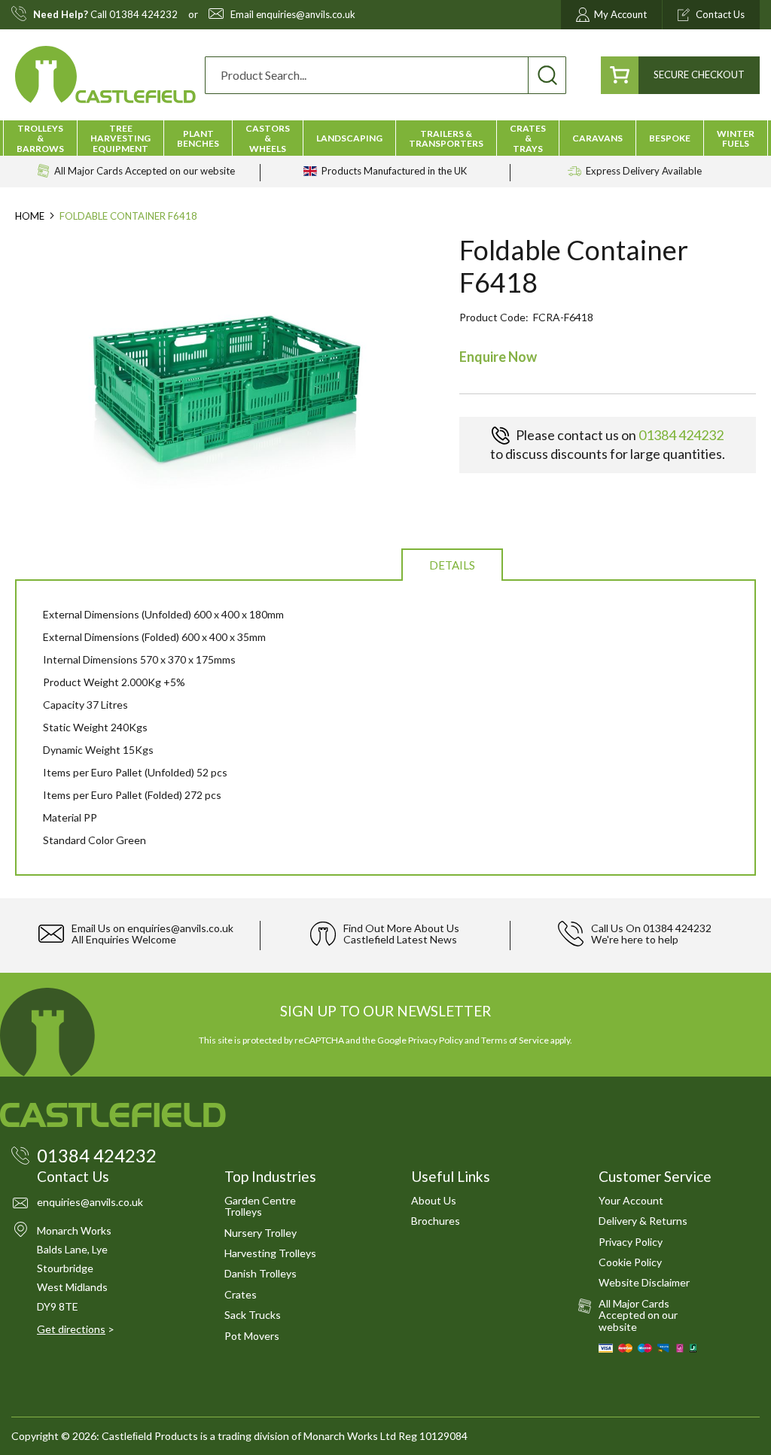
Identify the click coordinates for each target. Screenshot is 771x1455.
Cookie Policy (630, 1262)
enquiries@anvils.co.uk (305, 15)
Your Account (631, 1200)
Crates (240, 1294)
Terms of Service (515, 1040)
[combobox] (385, 75)
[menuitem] (40, 138)
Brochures (435, 1220)
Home (29, 216)
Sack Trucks (252, 1314)
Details (452, 565)
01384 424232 (143, 15)
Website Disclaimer (644, 1282)
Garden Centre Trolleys (260, 1206)
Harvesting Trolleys (270, 1253)
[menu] (385, 138)
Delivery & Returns (643, 1220)
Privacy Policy (435, 1040)
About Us (433, 1200)
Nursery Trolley (260, 1232)
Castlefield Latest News (400, 939)
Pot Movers (251, 1335)
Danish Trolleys (260, 1273)
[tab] (452, 563)
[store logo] (105, 75)
